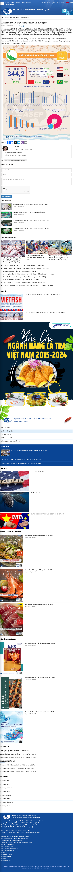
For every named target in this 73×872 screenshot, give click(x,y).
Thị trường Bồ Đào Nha (6, 802)
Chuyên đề (3, 468)
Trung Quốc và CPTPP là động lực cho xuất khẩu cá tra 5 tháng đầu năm (24, 282)
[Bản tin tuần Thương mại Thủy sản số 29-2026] (11, 585)
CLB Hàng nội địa (9, 4)
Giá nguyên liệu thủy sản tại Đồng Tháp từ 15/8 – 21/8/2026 (18, 757)
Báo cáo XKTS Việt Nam (8, 639)
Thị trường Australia (6, 788)
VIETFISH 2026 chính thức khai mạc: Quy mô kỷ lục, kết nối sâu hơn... (21, 459)
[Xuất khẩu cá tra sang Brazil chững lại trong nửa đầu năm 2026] (37, 247)
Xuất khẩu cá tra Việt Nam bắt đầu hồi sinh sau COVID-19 (31, 204)
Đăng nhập (61, 2)
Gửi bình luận (7, 196)
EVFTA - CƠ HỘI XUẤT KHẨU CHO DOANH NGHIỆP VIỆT (47, 514)
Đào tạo (18, 2)
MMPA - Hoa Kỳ (35, 493)
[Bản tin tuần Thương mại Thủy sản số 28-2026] (11, 619)
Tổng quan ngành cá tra (10, 441)
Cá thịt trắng (6, 434)
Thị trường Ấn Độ (5, 798)
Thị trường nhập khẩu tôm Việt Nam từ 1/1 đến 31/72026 (17, 768)
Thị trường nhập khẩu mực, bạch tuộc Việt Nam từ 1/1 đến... (17, 765)
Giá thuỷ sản (4, 747)
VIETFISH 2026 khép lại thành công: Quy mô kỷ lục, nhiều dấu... (29, 450)
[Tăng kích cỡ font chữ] (23, 26)
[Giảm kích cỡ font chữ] (19, 26)
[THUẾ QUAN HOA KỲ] (14, 481)
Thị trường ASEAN (5, 795)
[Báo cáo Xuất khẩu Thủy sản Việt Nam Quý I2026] (11, 693)
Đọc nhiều (3, 291)
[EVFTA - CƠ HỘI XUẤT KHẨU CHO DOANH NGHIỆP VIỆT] (14, 521)
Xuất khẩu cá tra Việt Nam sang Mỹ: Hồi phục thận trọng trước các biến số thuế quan (28, 285)
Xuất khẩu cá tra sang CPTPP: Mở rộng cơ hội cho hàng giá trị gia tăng (23, 265)
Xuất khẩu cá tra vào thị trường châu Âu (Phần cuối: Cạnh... (31, 220)
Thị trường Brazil (5, 806)
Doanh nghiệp (6, 438)
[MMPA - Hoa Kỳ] (14, 502)
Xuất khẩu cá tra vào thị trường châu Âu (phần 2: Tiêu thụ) (31, 228)
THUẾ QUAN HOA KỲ (37, 472)
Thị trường (4, 777)
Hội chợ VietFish (26, 2)
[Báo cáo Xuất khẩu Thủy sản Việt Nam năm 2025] (11, 727)
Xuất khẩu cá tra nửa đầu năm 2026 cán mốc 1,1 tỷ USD (19, 271)
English (71, 2)
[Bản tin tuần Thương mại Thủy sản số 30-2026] (11, 551)
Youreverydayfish (9, 2)
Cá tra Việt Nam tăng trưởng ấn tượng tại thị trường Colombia (21, 279)
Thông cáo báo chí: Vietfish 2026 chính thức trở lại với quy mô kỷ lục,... (21, 463)
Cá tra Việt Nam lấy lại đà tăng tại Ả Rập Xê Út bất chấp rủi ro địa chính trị (24, 277)
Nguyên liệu (5, 428)
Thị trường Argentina (6, 791)
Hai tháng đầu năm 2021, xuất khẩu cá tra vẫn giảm (29, 212)
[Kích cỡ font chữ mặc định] (21, 26)
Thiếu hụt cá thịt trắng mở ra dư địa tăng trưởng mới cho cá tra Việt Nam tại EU (26, 268)
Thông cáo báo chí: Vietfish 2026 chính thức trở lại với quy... (44, 294)
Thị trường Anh (4, 780)
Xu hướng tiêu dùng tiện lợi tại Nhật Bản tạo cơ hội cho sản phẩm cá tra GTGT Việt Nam (28, 274)
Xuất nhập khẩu (7, 431)
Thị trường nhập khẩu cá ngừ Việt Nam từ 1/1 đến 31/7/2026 (18, 771)
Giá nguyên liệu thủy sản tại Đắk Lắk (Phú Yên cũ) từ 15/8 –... (18, 754)
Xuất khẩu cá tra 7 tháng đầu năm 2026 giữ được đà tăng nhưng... (45, 312)
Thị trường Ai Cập (5, 784)
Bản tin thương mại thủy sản (10, 532)
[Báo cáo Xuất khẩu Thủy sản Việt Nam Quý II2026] (11, 658)
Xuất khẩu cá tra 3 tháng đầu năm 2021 (15, 160)
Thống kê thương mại (7, 761)
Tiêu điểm (6, 447)
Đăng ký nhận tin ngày (49, 2)
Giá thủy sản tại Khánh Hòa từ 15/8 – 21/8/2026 (14, 750)
